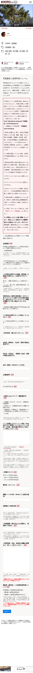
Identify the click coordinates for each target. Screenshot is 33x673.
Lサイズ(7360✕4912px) (11, 479)
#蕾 (14, 47)
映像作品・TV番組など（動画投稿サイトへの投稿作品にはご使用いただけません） (16, 410)
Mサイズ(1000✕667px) (11, 477)
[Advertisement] (16, 645)
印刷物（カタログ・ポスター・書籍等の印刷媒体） (16, 402)
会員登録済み (8, 250)
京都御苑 (14, 43)
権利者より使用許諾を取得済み (13, 590)
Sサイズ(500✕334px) (10, 475)
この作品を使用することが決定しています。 (16, 321)
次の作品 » (29, 28)
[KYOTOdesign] (9, 3)
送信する (7, 611)
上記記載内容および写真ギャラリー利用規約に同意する (16, 237)
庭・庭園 (15, 51)
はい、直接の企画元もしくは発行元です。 (15, 281)
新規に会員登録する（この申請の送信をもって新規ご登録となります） (16, 247)
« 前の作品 (4, 28)
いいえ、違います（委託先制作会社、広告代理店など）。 (16, 285)
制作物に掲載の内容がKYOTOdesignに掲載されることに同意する (16, 307)
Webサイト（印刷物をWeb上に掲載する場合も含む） (16, 406)
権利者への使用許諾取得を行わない (15, 594)
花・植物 (22, 51)
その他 (6, 413)
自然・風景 (8, 51)
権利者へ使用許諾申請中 (11, 592)
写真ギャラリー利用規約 (12, 211)
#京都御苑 (8, 47)
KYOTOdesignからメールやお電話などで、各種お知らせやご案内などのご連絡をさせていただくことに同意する (16, 262)
